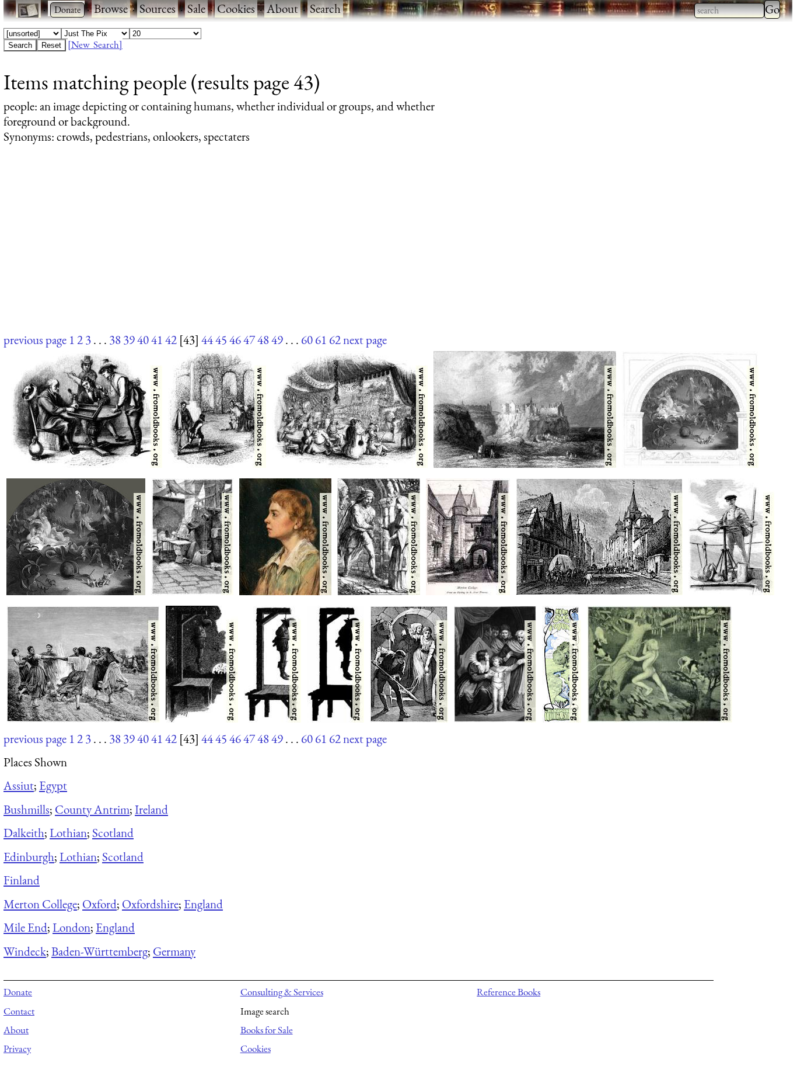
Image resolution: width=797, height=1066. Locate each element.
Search (325, 8)
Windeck (25, 951)
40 (143, 340)
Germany (174, 951)
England (203, 904)
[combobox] (729, 10)
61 (321, 340)
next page (365, 340)
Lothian (68, 833)
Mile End (25, 927)
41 (157, 340)
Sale (196, 8)
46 (235, 340)
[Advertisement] (354, 249)
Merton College (40, 904)
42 (171, 340)
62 (335, 340)
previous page (35, 340)
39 (129, 340)
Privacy (17, 1048)
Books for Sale (266, 1029)
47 (249, 340)
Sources (157, 8)
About (282, 8)
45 (221, 340)
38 (115, 340)
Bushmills (27, 809)
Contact (19, 1011)
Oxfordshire (150, 904)
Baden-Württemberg (99, 951)
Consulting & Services (281, 991)
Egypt (53, 785)
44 (207, 340)
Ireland (151, 809)
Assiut (19, 785)
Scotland (113, 833)
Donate (18, 991)
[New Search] (95, 44)
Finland (22, 880)
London (71, 927)
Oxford (99, 904)
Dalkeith (24, 833)
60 (307, 340)
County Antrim (92, 809)
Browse (111, 8)
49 (277, 340)
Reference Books (508, 991)
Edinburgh (29, 856)
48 (263, 340)
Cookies (236, 8)
